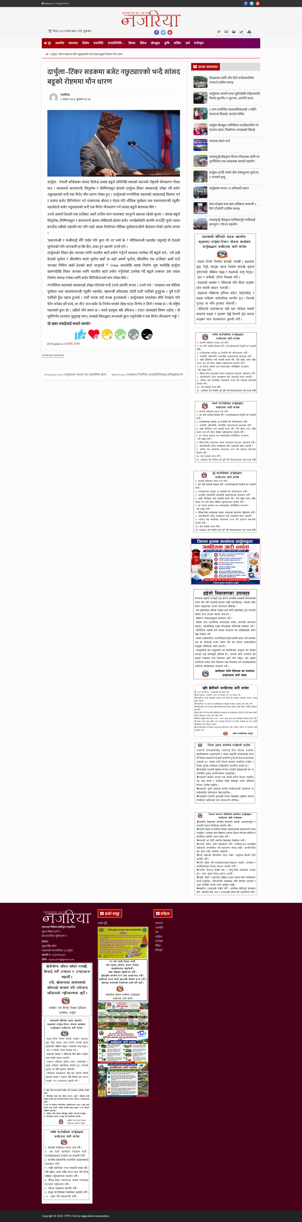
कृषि (166, 43)
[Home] (46, 54)
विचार (131, 43)
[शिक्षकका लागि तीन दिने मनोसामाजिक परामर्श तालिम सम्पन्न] (200, 82)
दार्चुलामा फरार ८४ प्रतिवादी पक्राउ (229, 188)
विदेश (143, 43)
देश (157, 932)
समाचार (73, 43)
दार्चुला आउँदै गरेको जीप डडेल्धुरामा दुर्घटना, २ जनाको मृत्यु (234, 175)
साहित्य (158, 937)
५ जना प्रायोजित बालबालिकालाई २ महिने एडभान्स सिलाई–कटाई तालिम (232, 112)
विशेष (85, 43)
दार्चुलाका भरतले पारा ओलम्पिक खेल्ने (85, 374)
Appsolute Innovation (95, 1216)
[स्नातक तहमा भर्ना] (200, 145)
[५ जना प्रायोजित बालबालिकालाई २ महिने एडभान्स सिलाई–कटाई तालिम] (200, 114)
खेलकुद (155, 43)
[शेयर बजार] (241, 32)
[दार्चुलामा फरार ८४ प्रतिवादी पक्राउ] (200, 193)
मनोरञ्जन (199, 43)
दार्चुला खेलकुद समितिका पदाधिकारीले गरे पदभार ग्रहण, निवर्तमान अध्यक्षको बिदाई (233, 127)
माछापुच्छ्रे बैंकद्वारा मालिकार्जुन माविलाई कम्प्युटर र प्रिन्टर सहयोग (232, 222)
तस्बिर (177, 43)
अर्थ (187, 43)
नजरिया (65, 95)
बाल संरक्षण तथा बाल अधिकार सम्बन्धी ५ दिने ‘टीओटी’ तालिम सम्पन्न (232, 206)
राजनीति (98, 43)
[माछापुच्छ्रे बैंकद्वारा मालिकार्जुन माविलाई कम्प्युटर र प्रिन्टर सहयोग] (200, 224)
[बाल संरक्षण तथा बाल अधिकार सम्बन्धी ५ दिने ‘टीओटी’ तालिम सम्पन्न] (200, 209)
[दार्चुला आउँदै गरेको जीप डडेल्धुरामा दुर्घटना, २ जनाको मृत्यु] (200, 177)
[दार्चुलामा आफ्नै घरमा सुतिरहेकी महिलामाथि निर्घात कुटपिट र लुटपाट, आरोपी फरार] (200, 98)
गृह (49, 43)
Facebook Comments (53, 355)
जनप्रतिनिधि (115, 43)
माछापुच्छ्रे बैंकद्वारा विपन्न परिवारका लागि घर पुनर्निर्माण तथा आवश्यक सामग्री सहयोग (234, 159)
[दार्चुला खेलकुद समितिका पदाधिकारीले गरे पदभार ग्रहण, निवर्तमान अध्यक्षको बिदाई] (200, 130)
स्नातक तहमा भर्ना (219, 141)
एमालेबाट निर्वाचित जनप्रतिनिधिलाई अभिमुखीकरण (155, 374)
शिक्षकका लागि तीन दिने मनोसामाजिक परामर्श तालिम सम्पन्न (231, 80)
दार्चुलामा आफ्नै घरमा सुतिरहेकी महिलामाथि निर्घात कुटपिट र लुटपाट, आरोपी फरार (234, 96)
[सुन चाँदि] (249, 32)
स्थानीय (59, 43)
